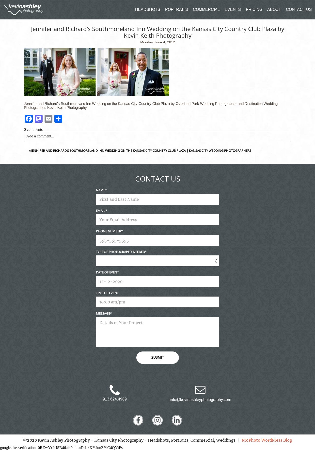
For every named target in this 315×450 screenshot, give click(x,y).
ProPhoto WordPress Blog (267, 440)
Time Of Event (107, 293)
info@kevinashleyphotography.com (200, 400)
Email (100, 210)
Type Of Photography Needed (120, 252)
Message (103, 313)
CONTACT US (299, 9)
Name (100, 190)
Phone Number (108, 231)
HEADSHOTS (147, 9)
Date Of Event (107, 272)
